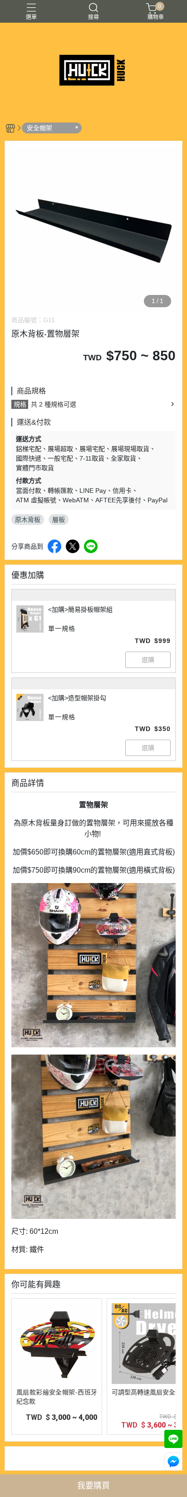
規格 (20, 404)
